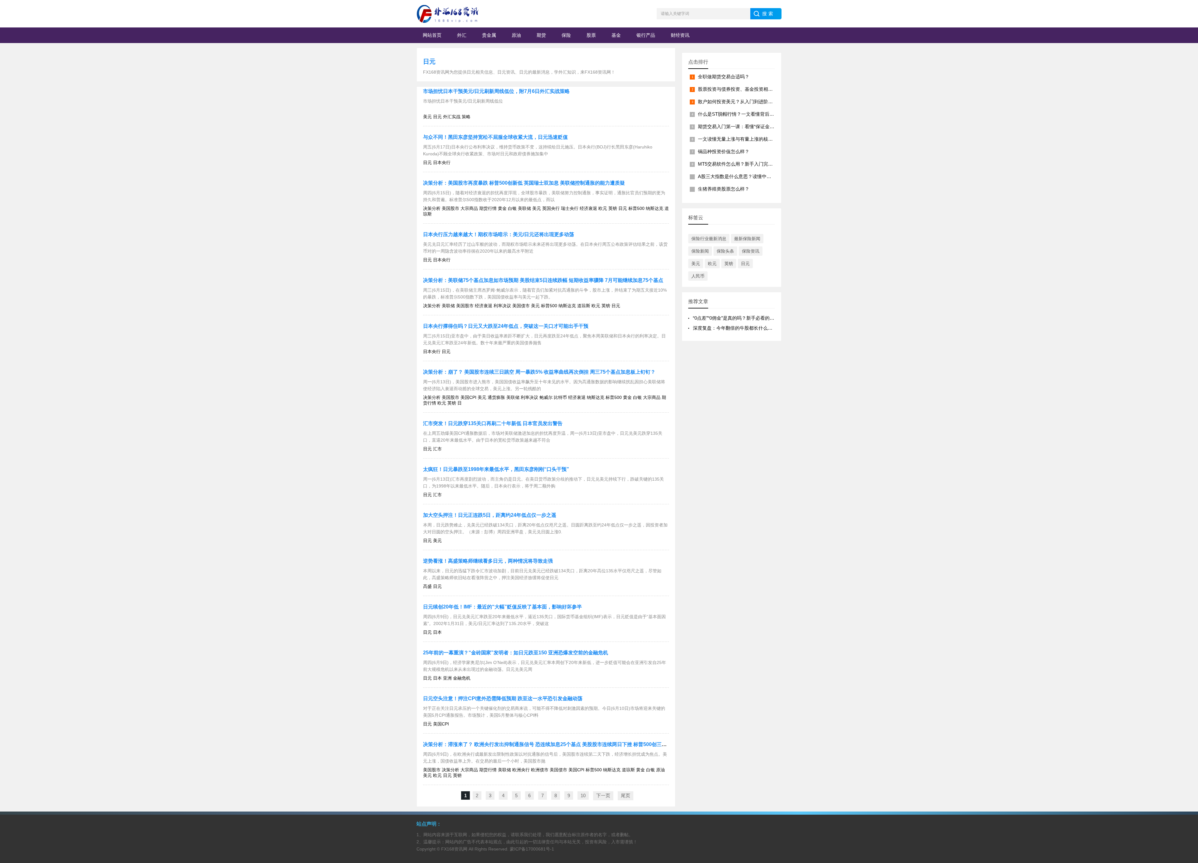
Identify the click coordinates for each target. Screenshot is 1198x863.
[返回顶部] (1185, 770)
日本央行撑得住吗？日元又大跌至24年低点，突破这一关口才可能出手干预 (505, 326)
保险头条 (725, 251)
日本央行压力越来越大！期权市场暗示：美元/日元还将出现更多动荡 (498, 234)
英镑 (728, 263)
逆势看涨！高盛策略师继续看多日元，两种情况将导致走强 (488, 561)
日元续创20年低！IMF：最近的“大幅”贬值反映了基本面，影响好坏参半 (502, 606)
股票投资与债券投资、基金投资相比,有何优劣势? (749, 89)
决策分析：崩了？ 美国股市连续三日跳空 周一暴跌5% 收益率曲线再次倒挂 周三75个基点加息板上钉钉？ (539, 372)
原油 (516, 35)
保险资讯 (750, 251)
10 (583, 795)
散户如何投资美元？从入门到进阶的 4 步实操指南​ (749, 101)
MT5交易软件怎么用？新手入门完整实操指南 (744, 164)
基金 (616, 35)
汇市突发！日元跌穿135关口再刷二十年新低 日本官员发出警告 (492, 423)
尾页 (625, 795)
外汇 (461, 35)
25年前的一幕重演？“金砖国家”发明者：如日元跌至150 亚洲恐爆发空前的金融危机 (515, 652)
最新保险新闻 (747, 238)
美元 (695, 263)
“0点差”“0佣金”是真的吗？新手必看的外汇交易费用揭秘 (750, 318)
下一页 (603, 795)
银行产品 (645, 35)
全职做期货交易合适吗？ (723, 76)
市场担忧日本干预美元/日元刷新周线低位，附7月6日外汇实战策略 (496, 91)
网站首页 (432, 35)
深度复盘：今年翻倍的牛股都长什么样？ (735, 328)
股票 (591, 35)
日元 (429, 61)
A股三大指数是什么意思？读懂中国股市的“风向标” (750, 176)
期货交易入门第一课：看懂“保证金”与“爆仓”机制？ (750, 126)
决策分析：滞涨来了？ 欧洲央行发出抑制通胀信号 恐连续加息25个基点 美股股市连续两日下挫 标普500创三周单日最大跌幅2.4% (565, 744)
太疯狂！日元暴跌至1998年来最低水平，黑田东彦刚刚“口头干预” (496, 469)
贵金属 (489, 35)
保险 (566, 35)
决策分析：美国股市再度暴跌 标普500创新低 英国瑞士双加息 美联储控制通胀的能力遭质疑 (524, 183)
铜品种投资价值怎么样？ (723, 151)
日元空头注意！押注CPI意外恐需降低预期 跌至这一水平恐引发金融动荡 (502, 698)
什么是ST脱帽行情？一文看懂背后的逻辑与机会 (747, 114)
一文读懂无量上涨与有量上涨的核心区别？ (742, 139)
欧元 (712, 263)
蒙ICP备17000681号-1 (532, 848)
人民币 (697, 276)
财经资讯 (680, 35)
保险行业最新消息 (708, 238)
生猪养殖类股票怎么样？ (723, 189)
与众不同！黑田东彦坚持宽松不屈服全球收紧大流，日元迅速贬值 (495, 137)
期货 (541, 35)
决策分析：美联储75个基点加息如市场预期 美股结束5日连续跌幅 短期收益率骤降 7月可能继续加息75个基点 (543, 280)
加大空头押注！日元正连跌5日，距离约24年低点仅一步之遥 (489, 515)
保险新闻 (700, 251)
